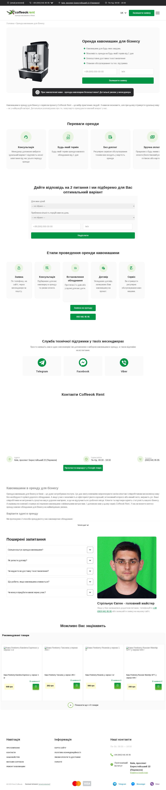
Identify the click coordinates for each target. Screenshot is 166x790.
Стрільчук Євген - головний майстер (125, 603)
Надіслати (83, 235)
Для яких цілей (38, 201)
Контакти (11, 752)
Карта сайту (60, 748)
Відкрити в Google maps (139, 773)
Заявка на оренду (83, 308)
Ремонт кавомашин (15, 767)
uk (121, 13)
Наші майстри (13, 757)
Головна (10, 23)
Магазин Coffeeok (15, 762)
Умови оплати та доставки (67, 757)
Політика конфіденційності (68, 752)
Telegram (122, 784)
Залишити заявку (142, 13)
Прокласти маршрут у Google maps (83, 468)
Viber (157, 784)
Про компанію (13, 748)
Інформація (63, 739)
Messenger (141, 784)
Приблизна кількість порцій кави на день (50, 213)
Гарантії (58, 762)
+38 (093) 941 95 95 (41, 3)
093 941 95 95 (83, 317)
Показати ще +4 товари (86, 705)
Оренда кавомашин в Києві (25, 15)
